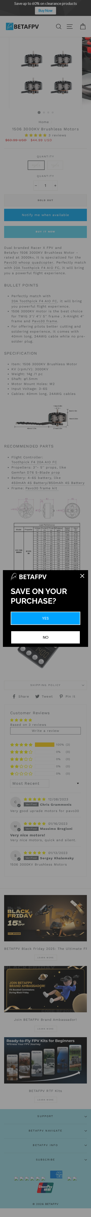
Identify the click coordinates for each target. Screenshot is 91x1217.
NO (46, 637)
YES (45, 618)
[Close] (82, 576)
